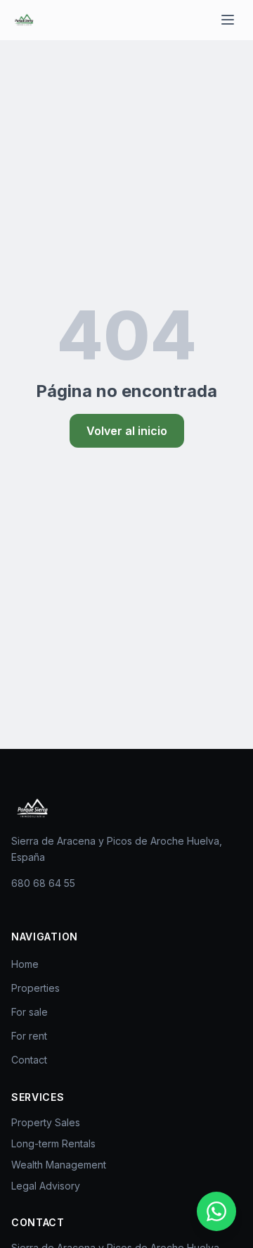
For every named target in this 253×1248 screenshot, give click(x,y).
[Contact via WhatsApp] (216, 1211)
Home (25, 964)
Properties (35, 988)
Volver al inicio (126, 431)
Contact (29, 1060)
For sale (29, 1012)
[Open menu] (228, 20)
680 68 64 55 (43, 883)
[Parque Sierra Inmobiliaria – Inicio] (32, 808)
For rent (29, 1036)
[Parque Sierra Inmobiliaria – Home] (24, 19)
